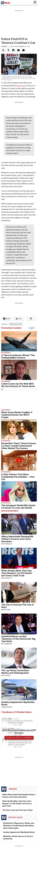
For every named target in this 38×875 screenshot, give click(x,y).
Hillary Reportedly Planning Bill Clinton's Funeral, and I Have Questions (17, 539)
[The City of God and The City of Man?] (19, 592)
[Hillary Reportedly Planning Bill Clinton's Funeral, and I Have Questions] (19, 524)
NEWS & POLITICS (16, 324)
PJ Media (4, 46)
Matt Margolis (6, 544)
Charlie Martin (6, 707)
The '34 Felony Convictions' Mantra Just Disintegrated (15, 671)
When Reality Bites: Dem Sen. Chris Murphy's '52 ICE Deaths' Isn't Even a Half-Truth (16, 573)
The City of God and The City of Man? (17, 605)
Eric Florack (5, 675)
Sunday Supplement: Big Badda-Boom (18, 703)
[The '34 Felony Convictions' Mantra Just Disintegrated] (19, 658)
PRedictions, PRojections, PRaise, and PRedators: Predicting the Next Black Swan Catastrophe (18, 825)
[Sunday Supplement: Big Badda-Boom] (19, 689)
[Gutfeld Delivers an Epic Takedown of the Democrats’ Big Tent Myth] (19, 623)
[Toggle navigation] (35, 3)
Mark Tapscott (6, 578)
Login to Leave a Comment (19, 738)
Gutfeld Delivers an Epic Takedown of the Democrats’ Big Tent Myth (18, 639)
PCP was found (19, 85)
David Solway (6, 609)
